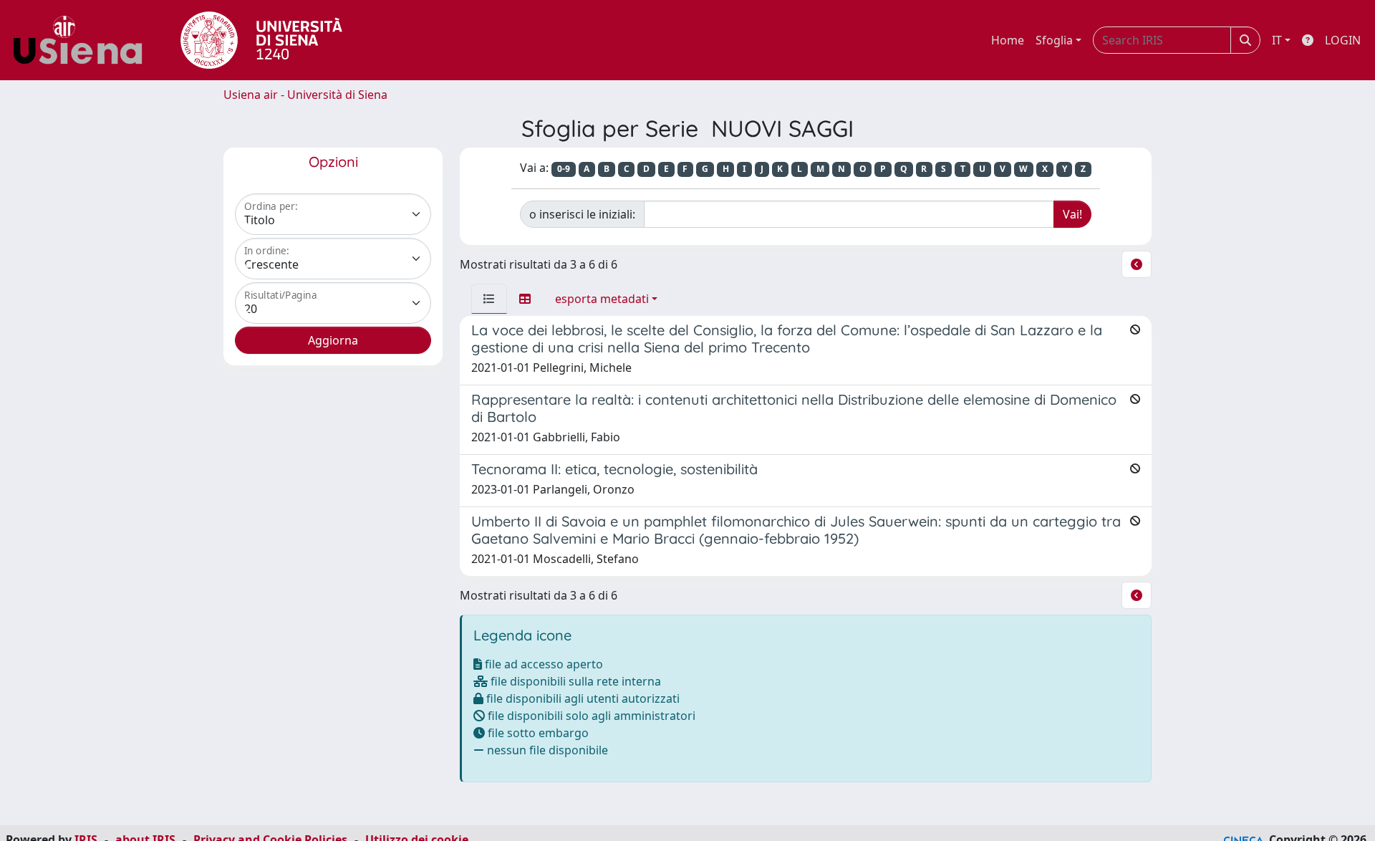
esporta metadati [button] (602, 299)
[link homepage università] (261, 40)
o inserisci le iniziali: (582, 214)
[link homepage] (83, 40)
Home (1007, 40)
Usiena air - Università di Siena (305, 94)
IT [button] (1277, 40)
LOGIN (1343, 40)
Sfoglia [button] (1054, 40)
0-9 (563, 169)
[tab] (489, 299)
